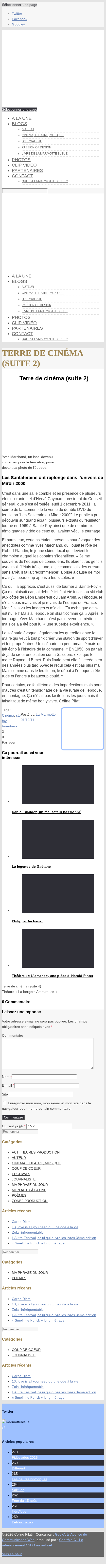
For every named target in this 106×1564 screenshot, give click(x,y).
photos (21, 159)
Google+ (18, 24)
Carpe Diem (21, 1222)
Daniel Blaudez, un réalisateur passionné (46, 812)
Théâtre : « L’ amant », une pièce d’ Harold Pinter (52, 976)
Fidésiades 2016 (25, 1457)
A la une (22, 118)
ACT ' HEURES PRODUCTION (36, 1152)
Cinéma (8, 715)
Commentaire (12, 1035)
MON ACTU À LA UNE (29, 1190)
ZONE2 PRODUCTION (30, 1201)
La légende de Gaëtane (31, 866)
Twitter (17, 13)
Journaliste (32, 141)
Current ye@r (13, 1126)
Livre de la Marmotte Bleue (45, 153)
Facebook (19, 19)
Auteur (28, 129)
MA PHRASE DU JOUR (30, 1185)
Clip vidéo (24, 165)
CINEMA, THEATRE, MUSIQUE (43, 135)
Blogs (19, 123)
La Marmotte (46, 714)
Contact (22, 175)
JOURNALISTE (23, 1179)
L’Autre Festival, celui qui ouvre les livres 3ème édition (54, 1238)
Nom (5, 1077)
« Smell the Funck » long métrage (38, 1243)
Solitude (18, 1490)
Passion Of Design (36, 147)
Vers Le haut (12, 1554)
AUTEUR (19, 1158)
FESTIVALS (21, 1174)
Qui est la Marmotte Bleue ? (45, 181)
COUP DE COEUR (26, 1168)
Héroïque (19, 1511)
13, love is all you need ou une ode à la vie (45, 1227)
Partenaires (27, 170)
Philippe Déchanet (27, 921)
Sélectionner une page (19, 5)
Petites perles (22, 1522)
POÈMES (19, 1195)
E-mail (7, 1085)
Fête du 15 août (24, 1501)
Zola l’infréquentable (28, 1232)
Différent (18, 1468)
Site (5, 1094)
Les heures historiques (29, 1479)
